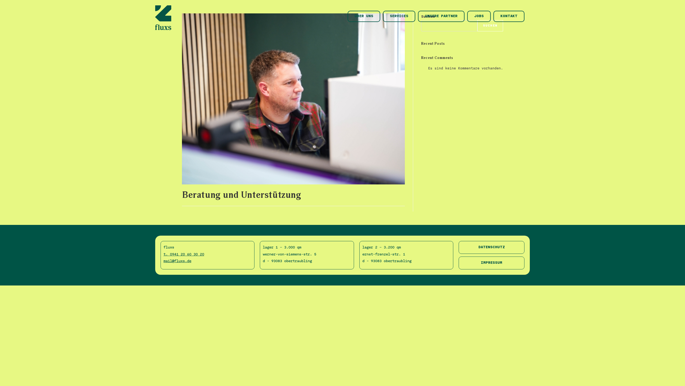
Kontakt (508, 16)
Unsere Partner (441, 16)
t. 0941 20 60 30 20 (183, 254)
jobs (479, 16)
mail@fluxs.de (177, 261)
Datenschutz (491, 247)
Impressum (491, 263)
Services (399, 16)
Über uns (364, 16)
